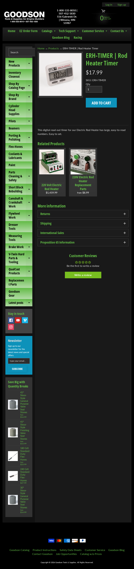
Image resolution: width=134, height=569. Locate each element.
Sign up (121, 4)
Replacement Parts (16, 282)
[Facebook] (11, 320)
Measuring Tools (15, 238)
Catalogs (49, 31)
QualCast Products (20, 271)
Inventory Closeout (15, 74)
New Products (20, 63)
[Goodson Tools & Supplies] (24, 16)
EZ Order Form (28, 31)
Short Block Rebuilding (20, 189)
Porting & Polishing (20, 137)
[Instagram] (11, 327)
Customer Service (95, 31)
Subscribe (17, 369)
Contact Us (119, 31)
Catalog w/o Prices (91, 553)
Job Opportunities (66, 553)
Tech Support (69, 31)
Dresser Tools (13, 226)
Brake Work (20, 248)
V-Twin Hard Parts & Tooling (20, 258)
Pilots (20, 122)
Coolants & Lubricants (15, 156)
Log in (109, 4)
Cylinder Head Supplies (20, 110)
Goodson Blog (61, 37)
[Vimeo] (25, 320)
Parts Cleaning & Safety (20, 176)
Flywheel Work (20, 215)
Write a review (83, 274)
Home (11, 31)
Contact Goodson (42, 553)
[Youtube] (18, 320)
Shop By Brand (20, 97)
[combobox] (27, 52)
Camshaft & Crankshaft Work (20, 202)
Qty (88, 84)
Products (53, 48)
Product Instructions (44, 549)
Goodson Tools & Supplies (65, 562)
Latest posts (20, 303)
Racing (78, 37)
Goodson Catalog (19, 549)
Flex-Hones (16, 146)
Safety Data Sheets (71, 549)
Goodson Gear (14, 293)
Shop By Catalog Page (20, 85)
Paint (12, 165)
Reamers (14, 128)
